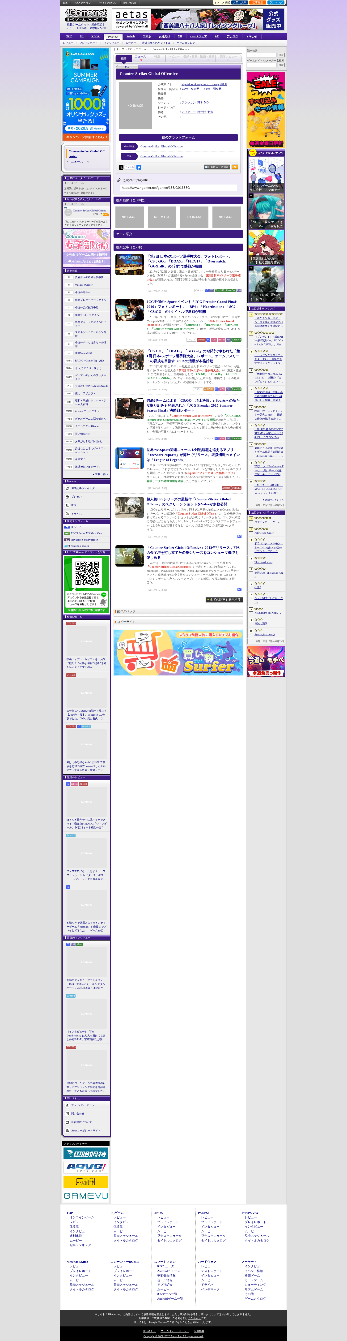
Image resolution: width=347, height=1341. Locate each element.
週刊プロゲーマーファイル (90, 299)
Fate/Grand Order (264, 532)
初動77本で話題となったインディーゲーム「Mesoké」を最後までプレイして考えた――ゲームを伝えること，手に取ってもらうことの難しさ (86, 927)
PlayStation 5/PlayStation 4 (85, 539)
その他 (249, 1294)
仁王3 (257, 587)
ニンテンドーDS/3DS (124, 1262)
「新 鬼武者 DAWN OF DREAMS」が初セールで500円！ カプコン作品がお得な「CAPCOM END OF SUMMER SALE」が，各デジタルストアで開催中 (268, 433)
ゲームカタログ (186, 43)
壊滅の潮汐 (260, 623)
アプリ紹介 (165, 1284)
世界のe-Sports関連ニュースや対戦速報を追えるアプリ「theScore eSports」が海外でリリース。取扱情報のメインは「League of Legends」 (193, 455)
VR (180, 36)
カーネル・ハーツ (264, 634)
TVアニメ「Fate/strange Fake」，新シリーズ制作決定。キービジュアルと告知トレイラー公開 (269, 470)
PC (82, 36)
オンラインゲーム (82, 1217)
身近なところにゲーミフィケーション (90, 450)
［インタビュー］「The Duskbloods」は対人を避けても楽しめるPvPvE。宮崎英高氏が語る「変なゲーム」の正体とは (86, 1035)
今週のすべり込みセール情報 (90, 344)
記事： (97, 214)
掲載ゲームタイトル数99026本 (86, 24)
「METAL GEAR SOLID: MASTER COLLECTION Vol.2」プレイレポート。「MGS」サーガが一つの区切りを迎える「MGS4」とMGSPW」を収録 (269, 489)
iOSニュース (165, 1266)
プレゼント (77, 496)
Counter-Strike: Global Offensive (91, 210)
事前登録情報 (166, 1275)
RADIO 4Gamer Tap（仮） (90, 360)
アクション (189, 102)
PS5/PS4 (113, 37)
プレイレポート (89, 43)
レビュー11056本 (76, 28)
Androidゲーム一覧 (170, 1298)
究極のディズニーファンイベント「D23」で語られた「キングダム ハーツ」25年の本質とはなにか (86, 984)
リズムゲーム (254, 1289)
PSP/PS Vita (250, 1213)
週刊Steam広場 (83, 353)
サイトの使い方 (108, 2)
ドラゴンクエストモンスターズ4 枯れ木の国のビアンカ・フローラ (268, 547)
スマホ (147, 36)
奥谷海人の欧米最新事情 (89, 277)
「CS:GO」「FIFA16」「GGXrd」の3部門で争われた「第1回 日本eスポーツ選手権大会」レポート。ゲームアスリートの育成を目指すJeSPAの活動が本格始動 (193, 356)
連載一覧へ (101, 474)
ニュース (77, 161)
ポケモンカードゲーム (267, 521)
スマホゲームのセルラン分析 (90, 334)
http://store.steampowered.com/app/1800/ (204, 84)
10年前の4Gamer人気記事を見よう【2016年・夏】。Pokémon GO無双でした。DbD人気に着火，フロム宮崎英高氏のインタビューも (87, 715)
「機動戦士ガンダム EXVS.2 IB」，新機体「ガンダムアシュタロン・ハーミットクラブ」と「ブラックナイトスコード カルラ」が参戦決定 (268, 378)
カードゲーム (254, 1280)
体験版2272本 (97, 28)
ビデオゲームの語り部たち (90, 418)
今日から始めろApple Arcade (91, 385)
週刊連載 (76, 1236)
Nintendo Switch (80, 545)
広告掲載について (81, 1121)
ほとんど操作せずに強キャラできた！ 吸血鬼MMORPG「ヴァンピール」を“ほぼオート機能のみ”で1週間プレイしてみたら (87, 824)
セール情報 (165, 1280)
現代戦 (201, 112)
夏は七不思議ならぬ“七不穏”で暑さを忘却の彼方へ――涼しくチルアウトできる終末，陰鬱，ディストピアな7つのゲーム (86, 766)
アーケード (249, 1262)
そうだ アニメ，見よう (88, 368)
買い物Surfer (82, 433)
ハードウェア (198, 36)
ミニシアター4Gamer (87, 426)
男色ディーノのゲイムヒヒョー (90, 324)
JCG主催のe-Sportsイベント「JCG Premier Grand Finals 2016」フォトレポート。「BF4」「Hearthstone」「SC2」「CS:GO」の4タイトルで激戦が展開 (193, 307)
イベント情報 (254, 1271)
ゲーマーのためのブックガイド (90, 377)
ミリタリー (189, 112)
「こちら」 (194, 1318)
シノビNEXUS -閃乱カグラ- (268, 600)
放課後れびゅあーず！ (88, 466)
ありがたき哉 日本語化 (88, 441)
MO (206, 102)
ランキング (276, 2)
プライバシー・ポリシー (175, 1331)
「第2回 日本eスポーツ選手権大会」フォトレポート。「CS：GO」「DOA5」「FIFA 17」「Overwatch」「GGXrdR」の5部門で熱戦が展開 (190, 261)
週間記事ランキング (83, 487)
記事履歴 (258, 2)
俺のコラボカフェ (85, 393)
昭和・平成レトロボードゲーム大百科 (90, 402)
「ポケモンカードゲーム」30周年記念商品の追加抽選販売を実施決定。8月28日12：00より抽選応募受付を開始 (268, 322)
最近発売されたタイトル (156, 43)
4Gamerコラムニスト (87, 411)
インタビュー (111, 43)
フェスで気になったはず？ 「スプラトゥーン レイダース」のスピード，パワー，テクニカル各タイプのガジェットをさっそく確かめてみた (86, 875)
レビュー (68, 43)
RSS (65, 2)
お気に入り (239, 2)
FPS (199, 102)
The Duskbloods (263, 562)
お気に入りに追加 (218, 167)
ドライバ (76, 513)
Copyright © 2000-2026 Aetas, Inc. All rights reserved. (173, 1336)
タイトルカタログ (126, 1240)
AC (217, 36)
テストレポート (212, 1271)
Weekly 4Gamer (84, 284)
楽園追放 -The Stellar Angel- (269, 574)
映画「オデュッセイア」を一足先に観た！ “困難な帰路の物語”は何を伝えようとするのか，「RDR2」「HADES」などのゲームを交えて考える (86, 663)
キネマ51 (80, 459)
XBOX (95, 36)
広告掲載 (199, 1331)
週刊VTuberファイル (87, 315)
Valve (185, 88)
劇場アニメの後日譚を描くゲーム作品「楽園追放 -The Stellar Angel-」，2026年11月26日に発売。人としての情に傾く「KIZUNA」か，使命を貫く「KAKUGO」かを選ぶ (268, 452)
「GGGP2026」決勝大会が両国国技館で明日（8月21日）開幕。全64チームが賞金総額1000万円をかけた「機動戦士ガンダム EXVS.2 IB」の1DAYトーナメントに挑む (269, 396)
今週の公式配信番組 (86, 307)
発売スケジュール (126, 1236)
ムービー (131, 43)
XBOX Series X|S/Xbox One (86, 533)
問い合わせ (129, 2)
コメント (129, 167)
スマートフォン (165, 1262)
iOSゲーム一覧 (167, 1294)
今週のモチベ (83, 292)
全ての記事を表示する (225, 599)
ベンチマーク (210, 1289)
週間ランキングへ (274, 500)
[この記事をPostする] (121, 167)
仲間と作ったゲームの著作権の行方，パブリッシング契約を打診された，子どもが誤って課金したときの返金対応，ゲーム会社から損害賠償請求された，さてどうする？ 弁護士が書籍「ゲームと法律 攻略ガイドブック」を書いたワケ (86, 1087)
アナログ (232, 36)
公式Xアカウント (83, 2)
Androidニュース (168, 1271)
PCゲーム (76, 527)
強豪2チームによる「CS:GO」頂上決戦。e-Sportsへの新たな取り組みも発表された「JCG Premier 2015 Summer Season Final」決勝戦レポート (193, 405)
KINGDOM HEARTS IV (267, 612)
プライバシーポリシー (84, 1104)
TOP (69, 36)
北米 (210, 112)
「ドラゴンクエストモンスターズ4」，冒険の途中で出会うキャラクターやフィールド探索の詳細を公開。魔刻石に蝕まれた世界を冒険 (268, 359)
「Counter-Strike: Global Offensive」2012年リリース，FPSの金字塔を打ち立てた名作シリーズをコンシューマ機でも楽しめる (193, 552)
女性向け (164, 36)
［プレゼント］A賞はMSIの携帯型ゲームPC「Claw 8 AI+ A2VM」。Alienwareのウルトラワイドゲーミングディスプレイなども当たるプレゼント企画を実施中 (269, 341)
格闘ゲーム (252, 1275)
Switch (131, 36)
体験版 (74, 1226)
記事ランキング (80, 1245)
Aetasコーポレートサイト (86, 1130)
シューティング (255, 1284)
